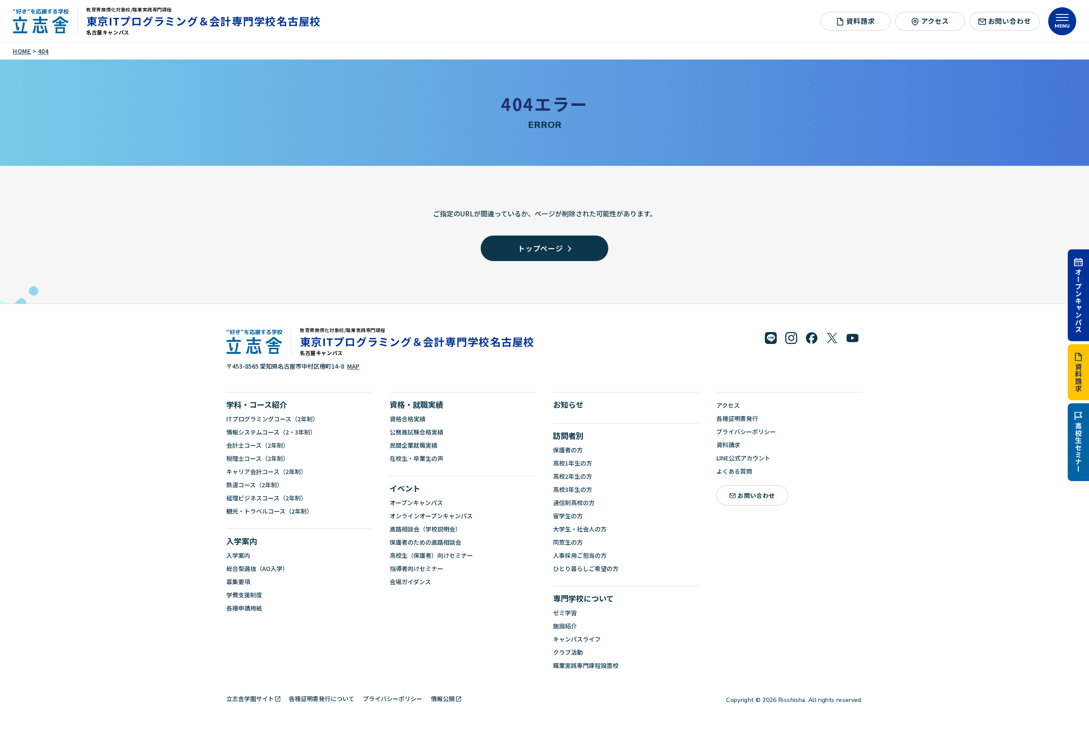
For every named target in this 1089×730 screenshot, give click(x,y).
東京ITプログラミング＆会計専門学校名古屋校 (203, 20)
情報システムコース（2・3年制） (271, 432)
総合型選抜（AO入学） (257, 568)
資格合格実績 (407, 419)
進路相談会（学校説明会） (425, 529)
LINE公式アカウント (743, 458)
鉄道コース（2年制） (254, 484)
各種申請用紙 (244, 608)
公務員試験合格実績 (416, 432)
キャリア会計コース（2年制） (266, 471)
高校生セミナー (1078, 447)
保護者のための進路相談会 (425, 542)
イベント (405, 488)
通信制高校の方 (574, 502)
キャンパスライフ (577, 639)
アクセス (935, 21)
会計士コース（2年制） (257, 445)
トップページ (540, 248)
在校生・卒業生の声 (416, 458)
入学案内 (241, 540)
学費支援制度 (244, 595)
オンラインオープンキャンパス (431, 515)
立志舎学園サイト (250, 698)
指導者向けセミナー (416, 568)
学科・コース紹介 (256, 404)
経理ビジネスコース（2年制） (266, 498)
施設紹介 (565, 626)
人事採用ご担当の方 (580, 555)
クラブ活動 (568, 652)
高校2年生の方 (572, 476)
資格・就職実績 (416, 404)
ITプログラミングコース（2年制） (272, 419)
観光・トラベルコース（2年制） (269, 511)
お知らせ (568, 404)
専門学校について (583, 598)
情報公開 (443, 698)
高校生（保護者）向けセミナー (431, 555)
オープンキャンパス (1078, 300)
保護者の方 (568, 450)
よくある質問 (734, 471)
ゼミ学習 (565, 612)
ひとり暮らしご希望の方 (586, 568)
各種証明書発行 (737, 418)
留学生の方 (568, 515)
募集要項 (238, 581)
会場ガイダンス (410, 581)
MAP (353, 366)
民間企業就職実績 (413, 445)
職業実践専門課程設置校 (586, 665)
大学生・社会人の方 (580, 529)
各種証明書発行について (321, 698)
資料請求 (1078, 377)
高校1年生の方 (572, 463)
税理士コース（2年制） (257, 458)
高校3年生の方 (572, 489)
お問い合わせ (1009, 21)
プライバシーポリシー (746, 431)
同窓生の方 (568, 542)
